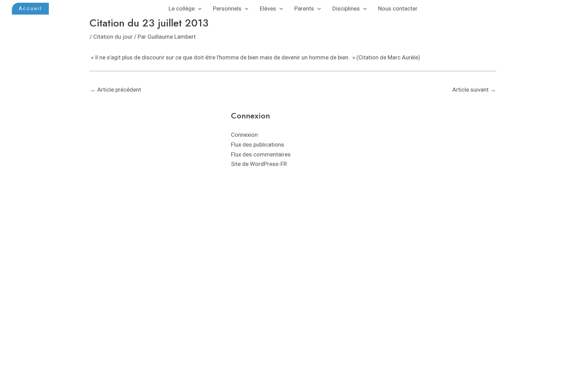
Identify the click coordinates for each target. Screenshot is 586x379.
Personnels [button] (227, 8)
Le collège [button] (182, 8)
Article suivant (474, 89)
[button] (30, 9)
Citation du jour (113, 36)
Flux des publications (257, 144)
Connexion (244, 134)
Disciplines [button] (346, 8)
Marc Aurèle (403, 57)
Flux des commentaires (261, 154)
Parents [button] (304, 8)
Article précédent (115, 89)
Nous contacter (397, 8)
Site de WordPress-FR (259, 163)
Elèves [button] (268, 8)
